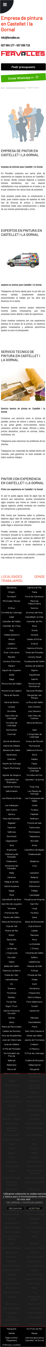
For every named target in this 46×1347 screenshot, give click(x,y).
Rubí (11, 944)
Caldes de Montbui (11, 1031)
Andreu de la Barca (34, 665)
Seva (34, 625)
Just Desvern (34, 711)
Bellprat (34, 877)
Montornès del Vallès (11, 683)
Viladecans (11, 861)
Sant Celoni (11, 809)
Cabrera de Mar (34, 587)
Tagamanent (12, 840)
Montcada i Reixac (11, 601)
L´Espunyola (11, 952)
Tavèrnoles (34, 827)
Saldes (34, 759)
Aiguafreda (34, 674)
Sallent (34, 957)
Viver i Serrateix (12, 652)
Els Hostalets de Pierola (12, 1054)
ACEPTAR (34, 1208)
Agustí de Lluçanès (11, 670)
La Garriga (12, 948)
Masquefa (11, 1328)
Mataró (11, 665)
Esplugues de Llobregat (34, 769)
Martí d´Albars (34, 997)
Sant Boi (34, 903)
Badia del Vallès (11, 966)
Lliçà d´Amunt (34, 926)
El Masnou (34, 1048)
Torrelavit (11, 596)
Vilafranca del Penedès (11, 855)
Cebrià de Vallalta (11, 745)
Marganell (34, 1069)
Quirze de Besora (11, 741)
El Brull (34, 643)
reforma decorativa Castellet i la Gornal (34, 1339)
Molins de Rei (11, 930)
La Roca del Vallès (34, 702)
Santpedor (34, 881)
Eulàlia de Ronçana (34, 1060)
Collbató (34, 1044)
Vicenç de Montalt (34, 741)
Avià (12, 845)
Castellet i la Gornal (34, 779)
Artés (34, 845)
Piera (34, 1026)
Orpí (11, 630)
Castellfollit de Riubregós (12, 780)
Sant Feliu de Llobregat (11, 717)
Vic (11, 984)
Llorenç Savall (34, 657)
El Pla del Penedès (11, 1048)
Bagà (11, 679)
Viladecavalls (34, 854)
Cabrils (34, 679)
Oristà (34, 630)
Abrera (11, 814)
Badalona (34, 861)
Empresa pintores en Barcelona (16, 87)
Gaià (34, 729)
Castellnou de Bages (34, 849)
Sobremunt (34, 886)
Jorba (34, 805)
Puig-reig (34, 786)
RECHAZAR (15, 1208)
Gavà (34, 917)
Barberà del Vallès (11, 750)
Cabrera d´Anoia (34, 648)
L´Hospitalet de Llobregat (34, 735)
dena (11, 1022)
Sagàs (11, 890)
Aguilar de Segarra (12, 775)
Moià (11, 895)
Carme (11, 1017)
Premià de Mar (12, 912)
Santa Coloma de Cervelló (11, 1012)
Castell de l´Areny (11, 786)
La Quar (11, 706)
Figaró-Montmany (11, 768)
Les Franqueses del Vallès (34, 799)
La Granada (34, 944)
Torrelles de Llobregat (11, 724)
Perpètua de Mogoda (34, 899)
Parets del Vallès (12, 917)
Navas (34, 1333)
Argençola (11, 849)
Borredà (34, 840)
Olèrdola (34, 1017)
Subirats (11, 759)
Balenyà (11, 1060)
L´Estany (34, 948)
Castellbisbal (11, 979)
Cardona (11, 877)
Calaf (11, 617)
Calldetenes (34, 961)
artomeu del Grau (34, 612)
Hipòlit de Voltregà (11, 763)
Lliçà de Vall (11, 926)
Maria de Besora (34, 722)
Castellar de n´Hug (11, 625)
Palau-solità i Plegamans (11, 1339)
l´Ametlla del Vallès (34, 952)
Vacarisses (11, 754)
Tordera (34, 809)
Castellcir (34, 872)
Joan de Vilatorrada (11, 1040)
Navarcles (11, 939)
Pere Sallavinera (34, 1001)
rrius (34, 865)
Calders (11, 643)
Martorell (11, 1069)
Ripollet (11, 657)
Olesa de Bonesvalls (34, 921)
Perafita (34, 912)
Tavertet (11, 827)
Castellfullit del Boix (11, 899)
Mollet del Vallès (34, 1035)
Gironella (11, 711)
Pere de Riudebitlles (11, 1035)
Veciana (34, 634)
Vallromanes (12, 791)
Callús (11, 961)
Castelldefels (34, 1022)
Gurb (34, 984)
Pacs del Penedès (11, 818)
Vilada (34, 979)
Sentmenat (11, 729)
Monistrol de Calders (12, 690)
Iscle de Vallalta (11, 1044)
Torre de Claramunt (34, 596)
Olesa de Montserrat (11, 921)
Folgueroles (34, 992)
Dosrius (34, 608)
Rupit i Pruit (11, 1006)
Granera (11, 988)
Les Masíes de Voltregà (34, 792)
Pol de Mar (12, 1001)
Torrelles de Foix (34, 775)
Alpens (34, 670)
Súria (34, 754)
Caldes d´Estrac (34, 639)
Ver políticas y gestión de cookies (25, 1202)
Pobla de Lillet (11, 975)
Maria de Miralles (34, 690)
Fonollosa (11, 992)
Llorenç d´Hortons (11, 661)
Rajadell (11, 823)
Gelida (12, 1333)
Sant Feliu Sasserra (34, 1031)
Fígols (34, 763)
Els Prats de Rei (34, 1328)
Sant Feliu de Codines (34, 717)
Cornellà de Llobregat (11, 612)
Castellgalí (34, 895)
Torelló (34, 1006)
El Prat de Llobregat (34, 1053)
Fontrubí (11, 734)
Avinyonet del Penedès (11, 867)
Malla (11, 872)
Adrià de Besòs (11, 702)
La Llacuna (11, 648)
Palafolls (34, 814)
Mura (34, 939)
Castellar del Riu (34, 621)
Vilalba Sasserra (11, 634)
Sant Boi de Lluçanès (11, 903)
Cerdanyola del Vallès (34, 661)
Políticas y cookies (11, 1344)
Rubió (11, 935)
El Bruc (11, 608)
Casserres (34, 1010)
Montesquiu (34, 832)
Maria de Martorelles (11, 1026)
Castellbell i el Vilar (34, 617)
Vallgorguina (34, 1064)
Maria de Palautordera (34, 602)
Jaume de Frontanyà (34, 1040)
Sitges (11, 592)
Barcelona (11, 587)
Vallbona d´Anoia (34, 750)
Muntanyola (34, 745)
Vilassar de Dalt (34, 966)
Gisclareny (34, 988)
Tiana (34, 592)
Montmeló (11, 836)
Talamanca (34, 836)
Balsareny (11, 1064)
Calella (34, 930)
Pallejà (34, 890)
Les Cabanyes (11, 805)
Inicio (2, 87)
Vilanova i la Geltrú (11, 970)
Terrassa (11, 908)
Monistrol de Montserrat (34, 685)
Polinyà (34, 970)
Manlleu (11, 997)
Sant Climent (34, 706)
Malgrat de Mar (11, 881)
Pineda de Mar (34, 975)
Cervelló (11, 957)
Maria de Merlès (11, 695)
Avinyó (11, 639)
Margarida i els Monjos (34, 696)
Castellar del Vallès (11, 621)
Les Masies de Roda (11, 798)
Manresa (34, 935)
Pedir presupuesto (23, 67)
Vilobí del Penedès (34, 652)
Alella (11, 674)
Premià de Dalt (34, 823)
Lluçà (34, 908)
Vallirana (11, 832)
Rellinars (34, 818)
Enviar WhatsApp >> (21, 78)
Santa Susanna (11, 886)
